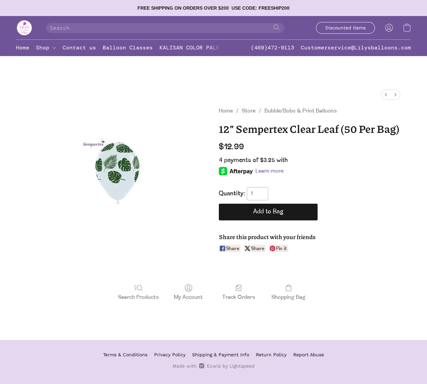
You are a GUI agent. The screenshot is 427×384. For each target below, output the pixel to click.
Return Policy (271, 354)
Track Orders (238, 297)
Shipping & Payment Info (220, 354)
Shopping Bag (289, 297)
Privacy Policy (169, 354)
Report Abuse (308, 354)
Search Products (138, 297)
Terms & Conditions (125, 354)
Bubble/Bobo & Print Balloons (301, 111)
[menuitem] (386, 95)
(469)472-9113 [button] (272, 47)
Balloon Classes (128, 47)
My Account (188, 297)
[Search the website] (277, 27)
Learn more (270, 171)
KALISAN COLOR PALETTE (194, 47)
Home (22, 47)
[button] (24, 27)
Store (249, 111)
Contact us (79, 47)
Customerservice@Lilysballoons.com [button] (356, 47)
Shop (44, 47)
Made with (213, 366)
